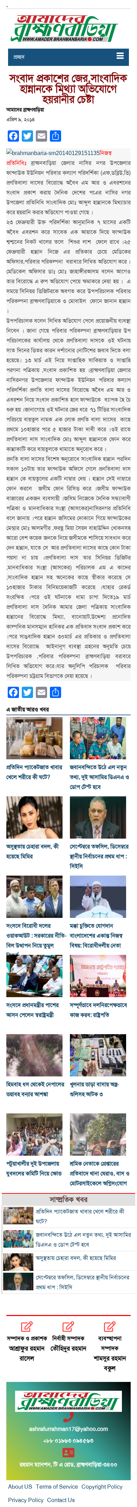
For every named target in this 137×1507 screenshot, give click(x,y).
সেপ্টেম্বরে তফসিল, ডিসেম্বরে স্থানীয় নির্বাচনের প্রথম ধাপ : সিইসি (99, 856)
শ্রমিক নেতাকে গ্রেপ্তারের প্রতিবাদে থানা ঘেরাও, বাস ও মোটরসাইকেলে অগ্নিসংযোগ (100, 1173)
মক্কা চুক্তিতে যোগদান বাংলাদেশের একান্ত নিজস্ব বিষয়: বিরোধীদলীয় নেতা (96, 935)
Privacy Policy (26, 1500)
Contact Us (61, 1500)
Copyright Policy (102, 1486)
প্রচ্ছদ (19, 57)
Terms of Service (57, 1486)
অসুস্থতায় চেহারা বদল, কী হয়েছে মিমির (76, 1258)
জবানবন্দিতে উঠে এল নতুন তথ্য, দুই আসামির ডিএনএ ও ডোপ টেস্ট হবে (99, 777)
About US (20, 1486)
